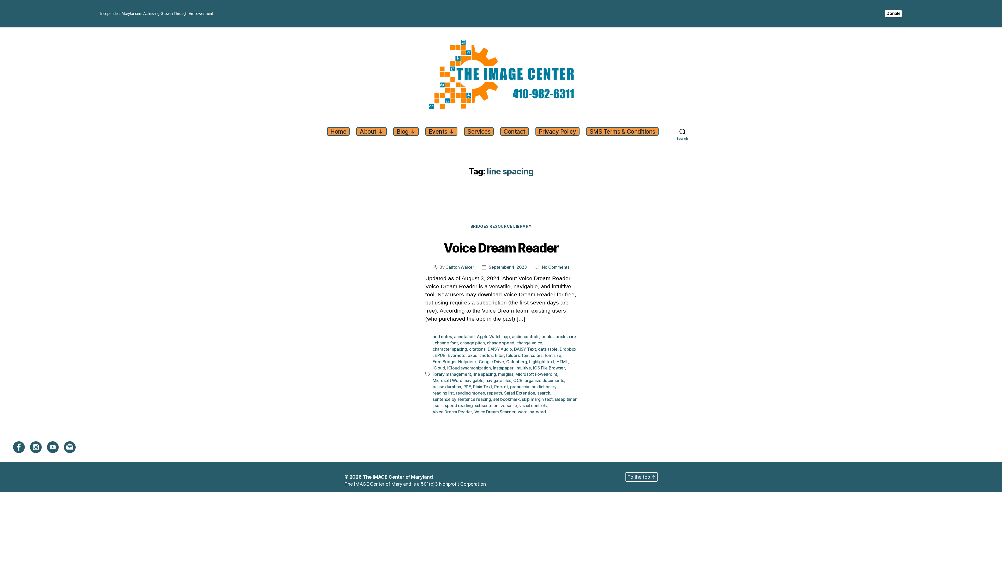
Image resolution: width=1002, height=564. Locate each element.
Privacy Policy (557, 131)
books (547, 336)
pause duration (447, 386)
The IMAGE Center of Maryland (398, 477)
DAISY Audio (500, 349)
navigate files (498, 380)
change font (446, 342)
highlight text (541, 361)
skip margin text (537, 399)
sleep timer (565, 399)
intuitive (523, 368)
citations (477, 349)
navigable (474, 380)
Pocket (501, 386)
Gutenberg (516, 361)
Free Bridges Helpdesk (454, 361)
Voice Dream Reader (501, 248)
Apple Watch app (493, 336)
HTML (562, 361)
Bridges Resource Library (501, 226)
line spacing (484, 374)
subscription (486, 405)
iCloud (439, 368)
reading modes (470, 393)
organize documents (544, 380)
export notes (480, 355)
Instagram (40, 456)
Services (478, 131)
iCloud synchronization (469, 368)
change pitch (472, 342)
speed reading (459, 405)
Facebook (24, 456)
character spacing (450, 349)
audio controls (525, 336)
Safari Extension (519, 393)
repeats (494, 393)
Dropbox (568, 349)
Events (441, 131)
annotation (464, 336)
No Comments (555, 267)
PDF (467, 386)
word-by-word (532, 411)
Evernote (457, 355)
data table (547, 349)
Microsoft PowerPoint (536, 374)
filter (499, 355)
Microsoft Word (447, 380)
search (543, 393)
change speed (500, 342)
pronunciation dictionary (533, 386)
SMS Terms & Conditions (622, 131)
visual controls (533, 405)
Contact (515, 131)
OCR (517, 380)
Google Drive (491, 361)
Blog (406, 131)
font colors (532, 355)
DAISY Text (525, 349)
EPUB (440, 355)
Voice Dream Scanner (495, 411)
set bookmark (506, 399)
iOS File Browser (549, 368)
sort (439, 405)
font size (553, 355)
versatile (508, 405)
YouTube (56, 456)
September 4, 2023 (508, 267)
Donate (893, 13)
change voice (529, 342)
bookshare (566, 336)
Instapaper (503, 368)
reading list (443, 393)
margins (505, 374)
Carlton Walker (459, 267)
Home (338, 131)
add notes (442, 336)
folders (513, 355)
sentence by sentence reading (462, 399)
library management (452, 374)
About (371, 131)
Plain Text (482, 386)
